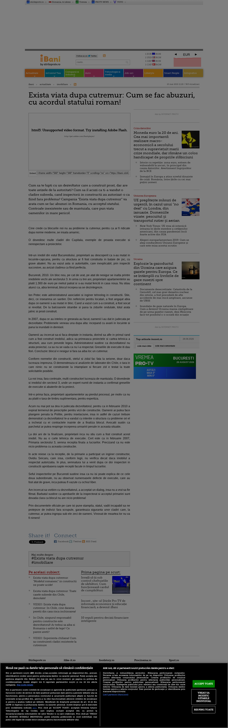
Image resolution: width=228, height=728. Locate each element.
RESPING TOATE (203, 709)
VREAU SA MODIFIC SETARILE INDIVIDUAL (203, 696)
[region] (114, 695)
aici (35, 708)
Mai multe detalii (25, 685)
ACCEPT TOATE (204, 683)
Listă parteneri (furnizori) (115, 695)
